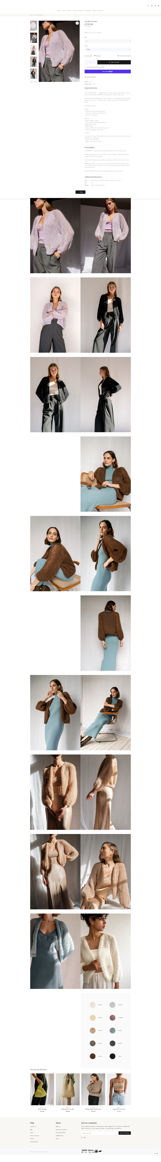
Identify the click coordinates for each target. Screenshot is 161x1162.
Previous (31, 81)
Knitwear (94, 84)
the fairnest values (60, 1133)
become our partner (61, 1130)
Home (31, 15)
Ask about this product (125, 56)
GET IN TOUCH (124, 1133)
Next (35, 81)
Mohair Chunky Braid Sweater (93, 1109)
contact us (33, 1127)
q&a (31, 1130)
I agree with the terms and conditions (95, 67)
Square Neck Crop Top (119, 1109)
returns (32, 1139)
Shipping (98, 56)
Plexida (90, 81)
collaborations (59, 1136)
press (31, 1133)
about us (58, 1127)
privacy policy (34, 1142)
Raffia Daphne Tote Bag (67, 1109)
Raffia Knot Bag (42, 1109)
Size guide (89, 56)
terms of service (34, 1136)
